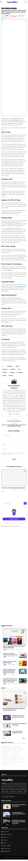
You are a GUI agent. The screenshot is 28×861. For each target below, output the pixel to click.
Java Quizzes (5, 756)
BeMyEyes (10, 223)
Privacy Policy (5, 833)
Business (4, 747)
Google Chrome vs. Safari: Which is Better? (9, 663)
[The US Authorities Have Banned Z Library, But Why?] (15, 638)
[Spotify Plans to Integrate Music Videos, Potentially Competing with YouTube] (7, 823)
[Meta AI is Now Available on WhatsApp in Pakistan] (7, 727)
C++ (11, 747)
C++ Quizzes (18, 747)
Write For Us (5, 847)
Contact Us (5, 841)
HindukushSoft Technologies (20, 859)
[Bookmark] (25, 471)
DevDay (3, 343)
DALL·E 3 (9, 229)
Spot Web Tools (6, 850)
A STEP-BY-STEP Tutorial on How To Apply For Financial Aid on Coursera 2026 (10, 682)
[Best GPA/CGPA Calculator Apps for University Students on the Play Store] (15, 700)
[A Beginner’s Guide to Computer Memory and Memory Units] (7, 719)
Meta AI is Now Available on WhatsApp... (19, 725)
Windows (21, 763)
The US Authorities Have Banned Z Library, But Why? (14, 648)
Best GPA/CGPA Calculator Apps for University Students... (14, 710)
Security (21, 758)
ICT (10, 754)
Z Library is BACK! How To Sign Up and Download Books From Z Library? (9, 672)
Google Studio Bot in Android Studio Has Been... (19, 814)
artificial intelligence (14, 120)
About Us (5, 844)
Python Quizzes (6, 758)
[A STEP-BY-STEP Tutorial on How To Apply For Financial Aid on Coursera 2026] (23, 682)
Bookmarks (6, 852)
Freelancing (16, 752)
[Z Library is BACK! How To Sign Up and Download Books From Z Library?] (23, 672)
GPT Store (3, 320)
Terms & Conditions (7, 835)
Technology (13, 763)
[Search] (24, 2)
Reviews (14, 758)
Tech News (5, 763)
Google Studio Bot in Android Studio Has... (17, 733)
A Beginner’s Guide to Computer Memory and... (18, 717)
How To (4, 754)
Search (25, 505)
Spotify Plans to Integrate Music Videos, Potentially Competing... (18, 823)
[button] (2, 481)
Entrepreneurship (6, 752)
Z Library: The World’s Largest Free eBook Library (10, 655)
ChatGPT (12, 123)
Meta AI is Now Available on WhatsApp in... (19, 806)
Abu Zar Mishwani (13, 385)
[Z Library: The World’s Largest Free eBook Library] (23, 656)
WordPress (5, 765)
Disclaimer (5, 838)
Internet (16, 754)
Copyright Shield (22, 286)
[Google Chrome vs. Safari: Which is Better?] (23, 664)
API (15, 191)
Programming (14, 756)
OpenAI (3, 266)
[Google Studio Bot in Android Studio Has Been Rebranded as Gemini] (14, 477)
